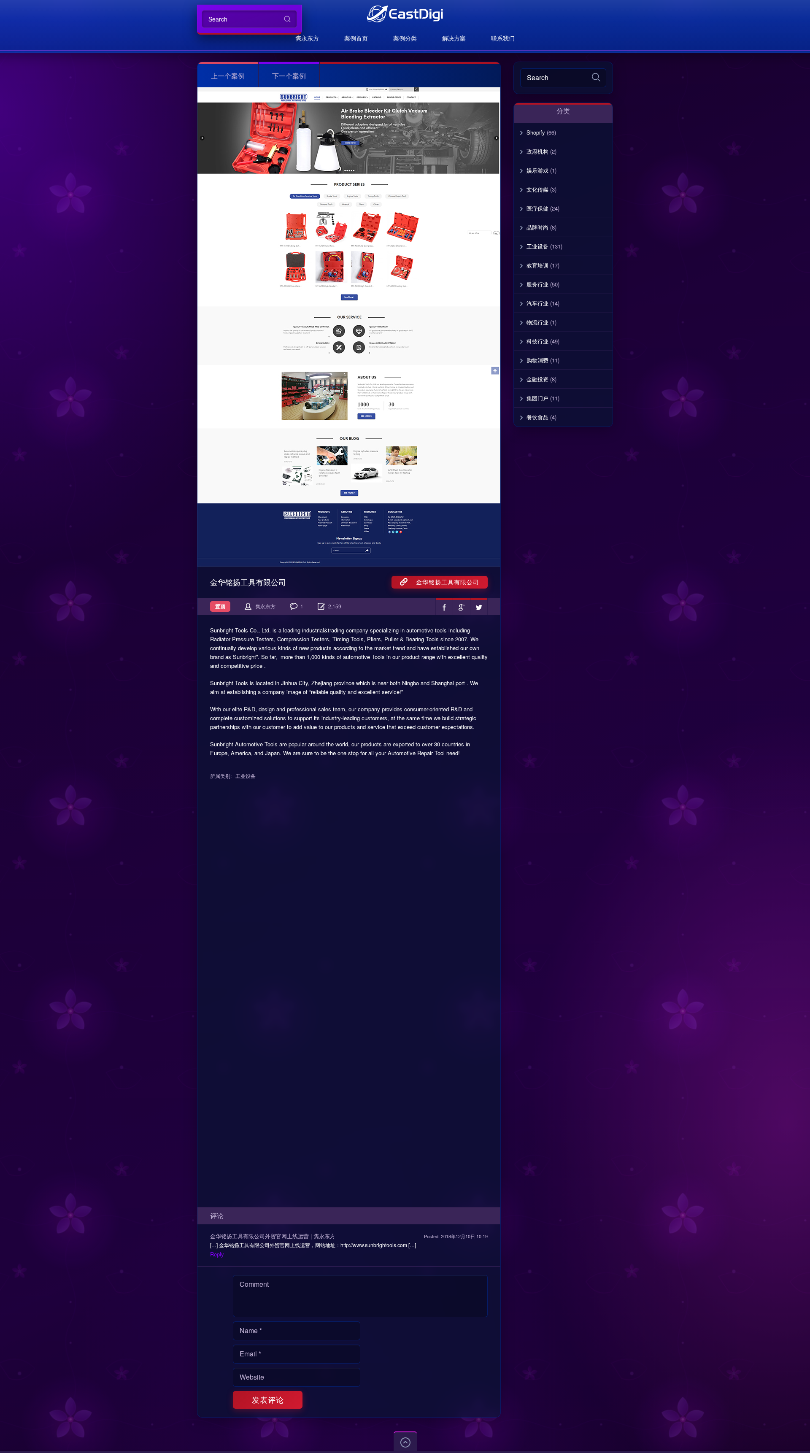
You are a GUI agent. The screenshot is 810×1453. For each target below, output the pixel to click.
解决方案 (454, 38)
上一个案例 (228, 76)
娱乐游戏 (537, 170)
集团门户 (537, 398)
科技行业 (537, 341)
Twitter (478, 606)
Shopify (535, 132)
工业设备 (245, 775)
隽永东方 (307, 38)
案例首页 (356, 38)
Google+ (461, 606)
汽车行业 (537, 303)
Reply (217, 1254)
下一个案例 (289, 76)
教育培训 (537, 265)
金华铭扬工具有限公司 (443, 582)
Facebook (444, 606)
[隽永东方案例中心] (405, 13)
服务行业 (537, 284)
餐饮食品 (537, 417)
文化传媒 (537, 189)
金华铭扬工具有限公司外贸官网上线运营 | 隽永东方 (272, 1236)
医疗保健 (537, 208)
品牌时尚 (537, 227)
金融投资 (537, 379)
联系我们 (503, 38)
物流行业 (537, 322)
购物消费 (537, 360)
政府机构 (537, 151)
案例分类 (405, 38)
